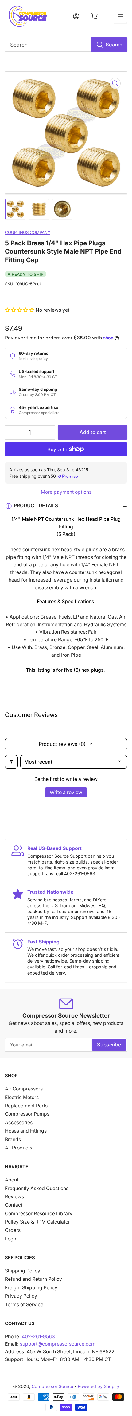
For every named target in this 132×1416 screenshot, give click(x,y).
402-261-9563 (79, 873)
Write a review (66, 792)
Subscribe (109, 1045)
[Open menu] (120, 16)
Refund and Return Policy (33, 1279)
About (11, 1180)
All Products (18, 1148)
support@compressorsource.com (57, 1344)
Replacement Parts (26, 1106)
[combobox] (66, 45)
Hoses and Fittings (26, 1131)
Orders (13, 1230)
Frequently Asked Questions (36, 1188)
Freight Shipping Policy (31, 1288)
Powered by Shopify (98, 1386)
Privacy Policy (21, 1296)
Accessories (19, 1122)
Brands (13, 1139)
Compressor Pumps (27, 1114)
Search (114, 45)
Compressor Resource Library (38, 1213)
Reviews (14, 1197)
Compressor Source (52, 1386)
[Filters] (11, 762)
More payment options (66, 492)
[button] (20, 310)
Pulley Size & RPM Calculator (37, 1222)
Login (11, 1239)
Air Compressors (24, 1089)
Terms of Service (24, 1304)
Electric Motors (22, 1097)
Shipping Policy (22, 1271)
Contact (13, 1205)
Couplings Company (27, 232)
